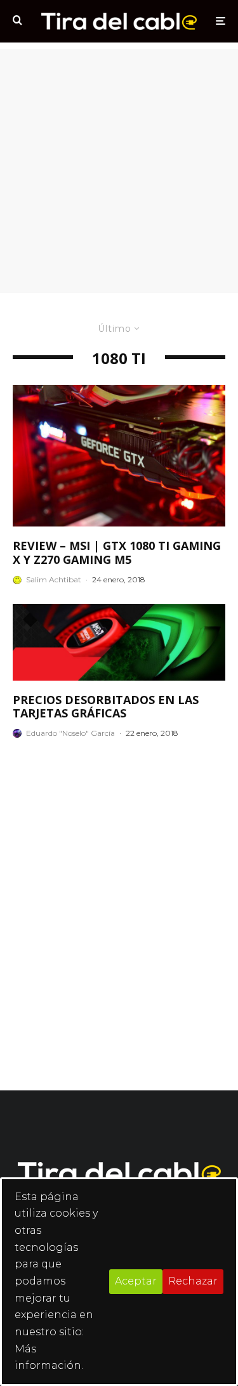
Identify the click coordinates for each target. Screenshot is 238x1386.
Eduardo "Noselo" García (70, 733)
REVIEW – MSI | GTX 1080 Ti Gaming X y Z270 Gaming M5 (117, 552)
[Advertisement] (119, 168)
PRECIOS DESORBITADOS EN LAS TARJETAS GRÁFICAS (106, 707)
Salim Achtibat (53, 579)
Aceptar (136, 1281)
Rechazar (193, 1281)
